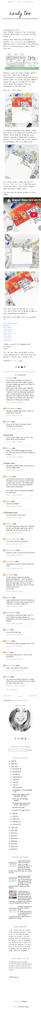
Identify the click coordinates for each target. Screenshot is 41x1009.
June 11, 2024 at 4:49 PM (14, 533)
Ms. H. (8, 630)
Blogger (24, 1001)
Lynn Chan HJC (11, 550)
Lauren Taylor (7, 336)
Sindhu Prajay (7, 329)
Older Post (7, 696)
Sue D (8, 652)
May (14, 813)
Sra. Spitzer (10, 575)
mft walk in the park (18, 807)
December (16, 769)
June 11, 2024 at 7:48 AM (14, 442)
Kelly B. (8, 501)
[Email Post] (20, 361)
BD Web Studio (24, 1007)
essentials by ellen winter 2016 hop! (24, 861)
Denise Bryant (10, 561)
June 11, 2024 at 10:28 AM (14, 457)
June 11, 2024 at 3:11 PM (14, 517)
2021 (13, 833)
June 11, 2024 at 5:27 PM (14, 544)
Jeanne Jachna (7, 331)
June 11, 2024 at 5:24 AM (14, 402)
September (16, 777)
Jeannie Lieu (7, 340)
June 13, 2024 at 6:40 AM (14, 635)
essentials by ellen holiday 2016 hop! (24, 876)
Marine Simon (7, 327)
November (16, 771)
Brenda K (9, 597)
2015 (13, 849)
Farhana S (9, 524)
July (14, 782)
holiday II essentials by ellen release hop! (24, 908)
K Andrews (9, 378)
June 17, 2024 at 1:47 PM (14, 670)
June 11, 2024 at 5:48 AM (14, 415)
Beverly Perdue (11, 613)
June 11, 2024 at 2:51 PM (14, 506)
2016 (13, 846)
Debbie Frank (7, 334)
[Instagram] (22, 738)
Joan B (8, 677)
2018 (13, 841)
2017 (13, 844)
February (16, 821)
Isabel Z (8, 422)
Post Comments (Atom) (20, 700)
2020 (13, 836)
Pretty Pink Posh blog (10, 323)
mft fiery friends (17, 787)
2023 (13, 828)
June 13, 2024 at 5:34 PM (14, 646)
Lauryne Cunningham (13, 539)
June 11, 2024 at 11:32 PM (14, 568)
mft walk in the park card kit (21, 810)
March (15, 819)
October (15, 774)
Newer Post (33, 696)
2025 (13, 764)
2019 (13, 838)
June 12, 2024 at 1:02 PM (14, 606)
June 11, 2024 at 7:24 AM (14, 429)
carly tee (20, 13)
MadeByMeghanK (11, 408)
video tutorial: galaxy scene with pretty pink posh (21, 795)
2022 (13, 830)
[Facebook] (15, 738)
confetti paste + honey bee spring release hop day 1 (24, 893)
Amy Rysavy (6, 325)
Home (11, 2)
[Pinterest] (18, 738)
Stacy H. (8, 641)
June (14, 785)
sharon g (9, 448)
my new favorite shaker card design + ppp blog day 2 (21, 804)
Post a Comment (11, 690)
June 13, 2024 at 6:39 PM (14, 659)
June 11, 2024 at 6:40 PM (14, 555)
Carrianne (9, 476)
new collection (16, 42)
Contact (28, 2)
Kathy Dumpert (11, 665)
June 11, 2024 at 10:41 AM (14, 470)
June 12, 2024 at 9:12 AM (14, 591)
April (14, 816)
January (15, 824)
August (15, 779)
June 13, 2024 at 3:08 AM (14, 623)
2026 (13, 761)
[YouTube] (25, 738)
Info (19, 2)
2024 (13, 766)
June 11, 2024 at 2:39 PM (14, 495)
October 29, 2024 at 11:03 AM (15, 686)
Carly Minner (7, 338)
